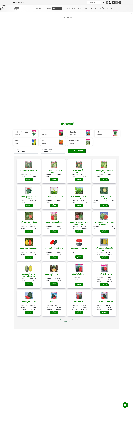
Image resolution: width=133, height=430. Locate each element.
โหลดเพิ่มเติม (66, 321)
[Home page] (17, 8)
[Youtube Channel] (113, 2)
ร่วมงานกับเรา (115, 8)
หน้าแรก (63, 17)
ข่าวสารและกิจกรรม (70, 8)
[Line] (116, 2)
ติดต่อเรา (93, 8)
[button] (103, 2)
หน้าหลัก (38, 8)
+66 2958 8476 (19, 2)
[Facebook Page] (107, 2)
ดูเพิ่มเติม (28, 179)
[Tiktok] (110, 2)
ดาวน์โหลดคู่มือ (103, 8)
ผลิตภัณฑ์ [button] (56, 8)
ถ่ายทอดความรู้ (83, 8)
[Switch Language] (119, 2)
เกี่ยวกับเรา (47, 8)
